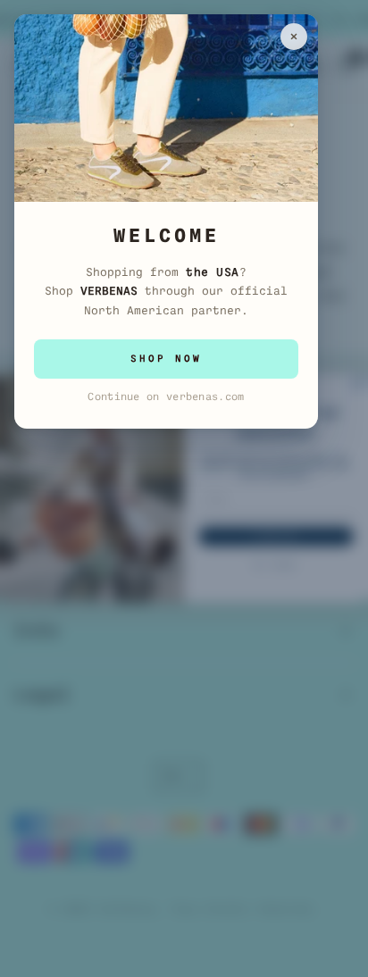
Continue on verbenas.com (166, 396)
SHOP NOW (166, 358)
